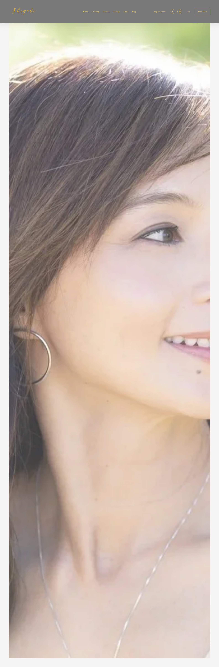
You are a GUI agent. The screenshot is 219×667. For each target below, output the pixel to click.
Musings (116, 11)
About (125, 11)
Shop (134, 11)
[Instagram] (179, 11)
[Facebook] (173, 11)
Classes (106, 11)
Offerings (96, 11)
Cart (188, 11)
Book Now (202, 11)
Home (85, 11)
